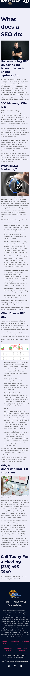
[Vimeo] (21, 666)
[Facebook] (15, 666)
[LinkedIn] (9, 666)
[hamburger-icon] (26, 2)
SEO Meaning (25, 641)
